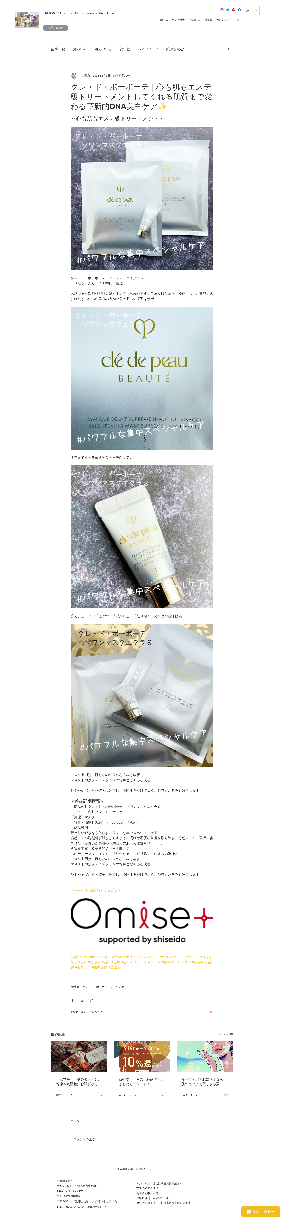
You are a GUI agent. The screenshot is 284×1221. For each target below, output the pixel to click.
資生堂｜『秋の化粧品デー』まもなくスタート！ (141, 1081)
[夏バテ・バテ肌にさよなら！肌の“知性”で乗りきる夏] (205, 1056)
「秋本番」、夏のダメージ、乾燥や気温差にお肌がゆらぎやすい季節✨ (78, 1081)
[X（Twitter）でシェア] (82, 1000)
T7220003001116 (147, 1188)
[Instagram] (222, 10)
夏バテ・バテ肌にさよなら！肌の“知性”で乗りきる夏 (204, 1081)
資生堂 (125, 49)
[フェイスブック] (239, 10)
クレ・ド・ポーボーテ (96, 986)
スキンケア (120, 986)
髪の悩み (80, 49)
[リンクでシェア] (91, 1000)
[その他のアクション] (211, 75)
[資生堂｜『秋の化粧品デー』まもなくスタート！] (142, 1056)
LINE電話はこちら (54, 12)
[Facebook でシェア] (72, 1000)
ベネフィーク (148, 49)
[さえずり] (228, 10)
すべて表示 (226, 1033)
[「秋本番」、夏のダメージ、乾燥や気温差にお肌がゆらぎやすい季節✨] (79, 1056)
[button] (228, 49)
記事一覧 (58, 49)
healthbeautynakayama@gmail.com (92, 12)
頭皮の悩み (103, 49)
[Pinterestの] (234, 10)
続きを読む (175, 49)
